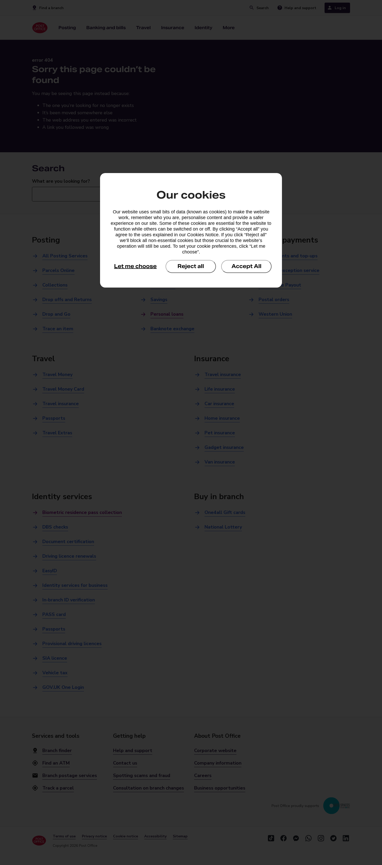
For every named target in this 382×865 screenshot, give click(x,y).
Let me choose (135, 266)
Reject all (190, 266)
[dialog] (191, 230)
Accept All (246, 266)
